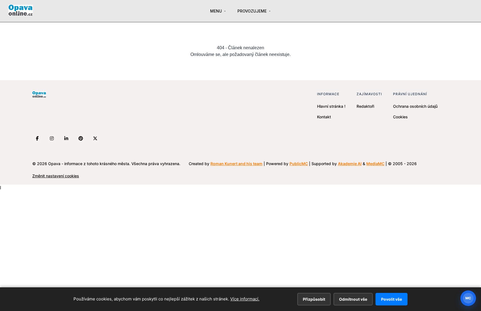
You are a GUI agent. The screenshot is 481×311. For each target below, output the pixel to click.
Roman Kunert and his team (236, 163)
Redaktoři (365, 106)
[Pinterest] (81, 138)
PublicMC (298, 163)
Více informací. (244, 299)
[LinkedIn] (66, 138)
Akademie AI (350, 163)
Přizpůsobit (314, 299)
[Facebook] (37, 138)
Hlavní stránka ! (331, 106)
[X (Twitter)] (95, 138)
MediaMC (375, 163)
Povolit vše (391, 299)
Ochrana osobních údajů (415, 106)
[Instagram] (52, 138)
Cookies (400, 116)
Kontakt (324, 116)
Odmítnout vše (353, 299)
